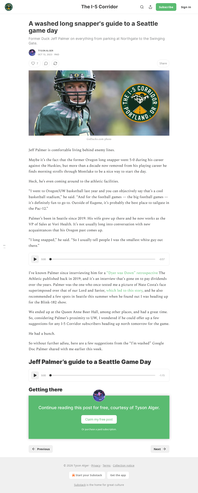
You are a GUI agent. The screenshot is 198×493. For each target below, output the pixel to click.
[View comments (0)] (46, 63)
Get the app (118, 475)
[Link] (23, 362)
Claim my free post (99, 419)
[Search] (142, 7)
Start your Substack (89, 475)
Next (157, 449)
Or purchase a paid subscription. (99, 429)
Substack (80, 485)
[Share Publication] (150, 7)
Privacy (95, 465)
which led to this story (124, 290)
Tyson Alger (45, 50)
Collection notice (123, 465)
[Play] (35, 259)
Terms (107, 465)
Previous (43, 449)
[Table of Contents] (4, 246)
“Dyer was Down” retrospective (133, 273)
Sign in (186, 7)
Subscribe (166, 7)
